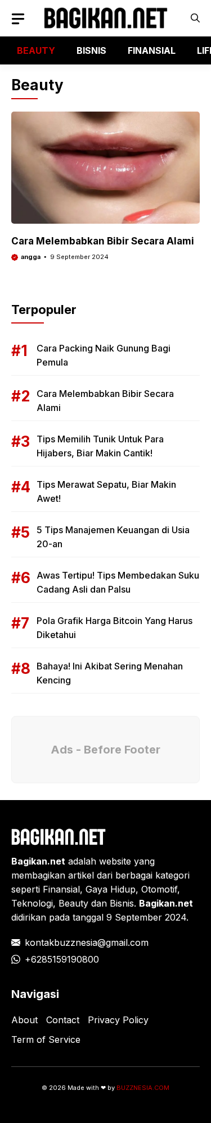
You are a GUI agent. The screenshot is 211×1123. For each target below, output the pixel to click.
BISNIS (91, 50)
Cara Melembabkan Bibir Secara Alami (102, 241)
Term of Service (45, 1039)
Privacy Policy (118, 1019)
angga (31, 257)
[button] (195, 18)
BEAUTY (36, 50)
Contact (62, 1019)
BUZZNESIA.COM (142, 1088)
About (24, 1019)
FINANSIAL (152, 50)
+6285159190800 (62, 959)
